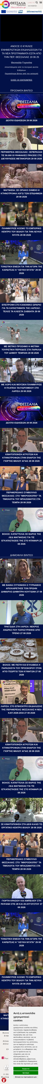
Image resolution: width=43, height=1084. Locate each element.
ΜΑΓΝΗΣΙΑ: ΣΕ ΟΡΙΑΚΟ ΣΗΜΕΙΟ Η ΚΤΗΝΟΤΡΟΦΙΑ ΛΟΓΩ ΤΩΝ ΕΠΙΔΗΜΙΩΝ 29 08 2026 (21, 193)
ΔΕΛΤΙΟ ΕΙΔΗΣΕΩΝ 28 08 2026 (21, 423)
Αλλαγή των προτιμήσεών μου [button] (26, 1077)
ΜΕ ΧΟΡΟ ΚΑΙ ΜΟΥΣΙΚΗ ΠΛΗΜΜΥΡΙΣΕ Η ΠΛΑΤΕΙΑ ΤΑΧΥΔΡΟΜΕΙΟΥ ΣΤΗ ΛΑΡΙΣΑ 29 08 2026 (21, 387)
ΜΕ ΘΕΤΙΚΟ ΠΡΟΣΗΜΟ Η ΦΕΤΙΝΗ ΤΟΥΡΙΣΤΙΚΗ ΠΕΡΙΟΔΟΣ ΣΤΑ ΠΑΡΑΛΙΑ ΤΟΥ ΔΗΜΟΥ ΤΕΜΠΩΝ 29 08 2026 (21, 349)
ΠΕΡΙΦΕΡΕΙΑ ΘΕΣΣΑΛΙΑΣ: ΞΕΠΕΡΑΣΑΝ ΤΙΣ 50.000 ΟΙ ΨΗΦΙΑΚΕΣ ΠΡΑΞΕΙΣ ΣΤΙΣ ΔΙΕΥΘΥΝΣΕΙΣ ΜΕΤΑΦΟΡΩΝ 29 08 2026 (21, 155)
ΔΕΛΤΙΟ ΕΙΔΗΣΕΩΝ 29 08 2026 (21, 120)
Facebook (9, 1058)
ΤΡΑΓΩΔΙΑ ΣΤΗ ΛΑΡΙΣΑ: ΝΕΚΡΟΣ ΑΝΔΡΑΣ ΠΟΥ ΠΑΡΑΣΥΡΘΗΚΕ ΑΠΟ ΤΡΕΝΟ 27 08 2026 (21, 629)
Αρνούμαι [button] (25, 1073)
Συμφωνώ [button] (26, 1069)
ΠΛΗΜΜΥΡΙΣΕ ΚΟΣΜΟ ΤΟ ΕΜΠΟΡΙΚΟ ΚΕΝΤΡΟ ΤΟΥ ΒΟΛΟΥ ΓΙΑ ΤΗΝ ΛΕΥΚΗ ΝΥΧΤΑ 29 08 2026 (22, 231)
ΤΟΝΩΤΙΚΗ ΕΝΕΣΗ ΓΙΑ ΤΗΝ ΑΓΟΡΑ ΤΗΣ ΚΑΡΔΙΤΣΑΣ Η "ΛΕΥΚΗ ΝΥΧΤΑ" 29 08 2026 (21, 269)
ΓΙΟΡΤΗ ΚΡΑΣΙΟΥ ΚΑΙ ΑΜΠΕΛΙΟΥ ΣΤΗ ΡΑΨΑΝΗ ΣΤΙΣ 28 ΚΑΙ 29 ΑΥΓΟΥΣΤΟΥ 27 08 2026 (21, 904)
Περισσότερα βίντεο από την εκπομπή (21, 74)
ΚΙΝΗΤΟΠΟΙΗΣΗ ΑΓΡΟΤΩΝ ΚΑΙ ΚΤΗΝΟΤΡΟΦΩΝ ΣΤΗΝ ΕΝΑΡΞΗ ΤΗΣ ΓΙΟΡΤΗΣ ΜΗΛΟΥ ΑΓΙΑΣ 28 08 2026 (21, 457)
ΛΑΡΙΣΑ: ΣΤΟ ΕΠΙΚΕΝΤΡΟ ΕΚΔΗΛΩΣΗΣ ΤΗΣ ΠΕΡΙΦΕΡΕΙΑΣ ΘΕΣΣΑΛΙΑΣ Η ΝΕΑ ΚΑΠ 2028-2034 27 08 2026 (21, 709)
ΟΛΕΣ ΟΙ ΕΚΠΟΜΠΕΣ (21, 80)
